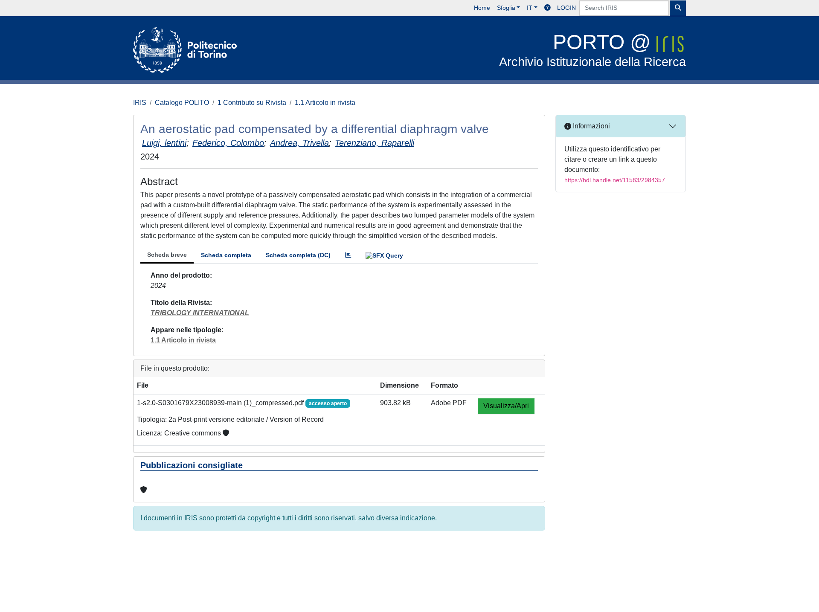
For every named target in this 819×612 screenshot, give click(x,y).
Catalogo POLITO (182, 102)
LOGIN (566, 7)
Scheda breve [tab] (167, 254)
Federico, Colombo (228, 143)
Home (482, 7)
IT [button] (529, 7)
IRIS (139, 102)
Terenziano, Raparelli (374, 143)
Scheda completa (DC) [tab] (298, 255)
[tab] (348, 255)
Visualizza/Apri (506, 405)
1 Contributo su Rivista (252, 102)
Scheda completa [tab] (226, 255)
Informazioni (590, 126)
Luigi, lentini (164, 143)
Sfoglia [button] (506, 7)
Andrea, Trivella (299, 143)
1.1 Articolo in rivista (325, 102)
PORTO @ (592, 50)
